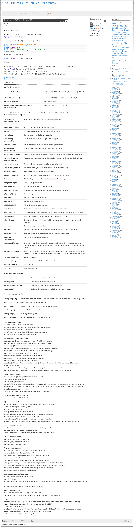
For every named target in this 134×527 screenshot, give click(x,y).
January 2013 (115, 162)
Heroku (113, 36)
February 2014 (115, 147)
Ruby (114, 47)
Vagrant (114, 53)
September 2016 (116, 114)
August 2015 (115, 125)
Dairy (125, 28)
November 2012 (116, 164)
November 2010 (116, 184)
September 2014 (116, 139)
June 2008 (114, 220)
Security (114, 49)
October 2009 (115, 199)
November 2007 (116, 229)
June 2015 (114, 128)
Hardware (14, 12)
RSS (32, 521)
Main (126, 12)
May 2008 (114, 221)
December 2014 (116, 135)
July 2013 (114, 155)
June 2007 (114, 234)
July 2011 (114, 176)
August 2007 (115, 231)
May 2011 (114, 179)
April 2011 (114, 180)
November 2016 (116, 111)
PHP (114, 42)
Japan (117, 36)
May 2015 (114, 129)
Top (126, 521)
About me (23, 12)
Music (114, 40)
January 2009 (115, 211)
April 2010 (114, 192)
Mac (126, 36)
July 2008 (114, 218)
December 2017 (116, 101)
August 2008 (115, 217)
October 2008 (115, 215)
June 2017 (114, 106)
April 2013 (114, 158)
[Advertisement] (99, 6)
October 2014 (115, 138)
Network (124, 40)
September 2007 (116, 230)
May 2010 (114, 190)
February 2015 (115, 133)
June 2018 (114, 97)
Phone (128, 40)
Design (121, 30)
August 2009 (115, 202)
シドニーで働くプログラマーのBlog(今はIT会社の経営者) (29, 3)
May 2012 (114, 170)
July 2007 (114, 232)
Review (124, 45)
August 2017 (115, 104)
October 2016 (115, 113)
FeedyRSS (51, 12)
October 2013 (115, 151)
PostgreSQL (122, 43)
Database (115, 30)
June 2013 (114, 156)
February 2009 (115, 209)
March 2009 (115, 208)
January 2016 (115, 120)
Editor (119, 32)
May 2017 (114, 107)
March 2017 (115, 109)
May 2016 (114, 118)
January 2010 (115, 195)
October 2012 (115, 165)
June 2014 (114, 142)
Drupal (126, 30)
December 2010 (116, 183)
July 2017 (114, 105)
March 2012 (115, 171)
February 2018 (115, 100)
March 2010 (115, 193)
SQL (119, 51)
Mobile (124, 38)
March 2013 (115, 160)
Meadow (119, 38)
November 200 (115, 237)
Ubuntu (124, 51)
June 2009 (114, 204)
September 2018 (116, 93)
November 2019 (116, 90)
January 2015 (115, 134)
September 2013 (116, 152)
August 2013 (115, 153)
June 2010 (114, 189)
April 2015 (114, 130)
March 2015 (115, 132)
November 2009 (116, 198)
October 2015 (115, 123)
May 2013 (114, 157)
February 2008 (115, 225)
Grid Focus (5, 524)
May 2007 (114, 235)
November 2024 (116, 88)
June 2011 (114, 178)
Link (12, 520)
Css (122, 28)
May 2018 (114, 98)
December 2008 (116, 212)
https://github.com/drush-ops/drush (15, 37)
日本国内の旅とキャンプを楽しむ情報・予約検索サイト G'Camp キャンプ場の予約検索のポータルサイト (122, 83)
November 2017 (116, 102)
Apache (120, 24)
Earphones (114, 32)
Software (115, 51)
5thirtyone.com (21, 524)
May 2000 (114, 236)
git (117, 34)
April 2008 (114, 222)
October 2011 (115, 174)
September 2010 (116, 186)
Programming (116, 45)
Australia (116, 25)
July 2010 (114, 188)
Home (4, 12)
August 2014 (115, 141)
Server (122, 49)
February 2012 (115, 172)
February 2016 (115, 119)
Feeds (12, 69)
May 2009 (114, 206)
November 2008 (116, 213)
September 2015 (116, 124)
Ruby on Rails (123, 47)
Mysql (120, 41)
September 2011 (116, 175)
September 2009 (116, 201)
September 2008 (116, 216)
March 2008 (115, 223)
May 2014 (114, 143)
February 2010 (115, 194)
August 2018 (115, 95)
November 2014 (116, 137)
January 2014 (115, 148)
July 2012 (114, 169)
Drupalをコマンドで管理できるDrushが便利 (18, 20)
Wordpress (124, 55)
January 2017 (115, 110)
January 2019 (115, 92)
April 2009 (114, 207)
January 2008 (115, 226)
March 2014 (115, 146)
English (114, 34)
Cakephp (124, 26)
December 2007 (116, 227)
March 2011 (115, 181)
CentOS (115, 28)
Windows (121, 53)
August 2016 (115, 115)
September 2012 (116, 166)
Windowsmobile (116, 55)
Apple (124, 24)
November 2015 (116, 121)
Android (114, 24)
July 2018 (114, 96)
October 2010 (115, 185)
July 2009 (114, 203)
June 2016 (114, 116)
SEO (118, 49)
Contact (41, 12)
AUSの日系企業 (33, 12)
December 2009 (116, 197)
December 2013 (116, 149)
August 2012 (115, 167)
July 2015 (114, 127)
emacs (123, 32)
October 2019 (115, 91)
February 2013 (115, 161)
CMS (120, 28)
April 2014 (114, 144)
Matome (114, 38)
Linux (122, 36)
